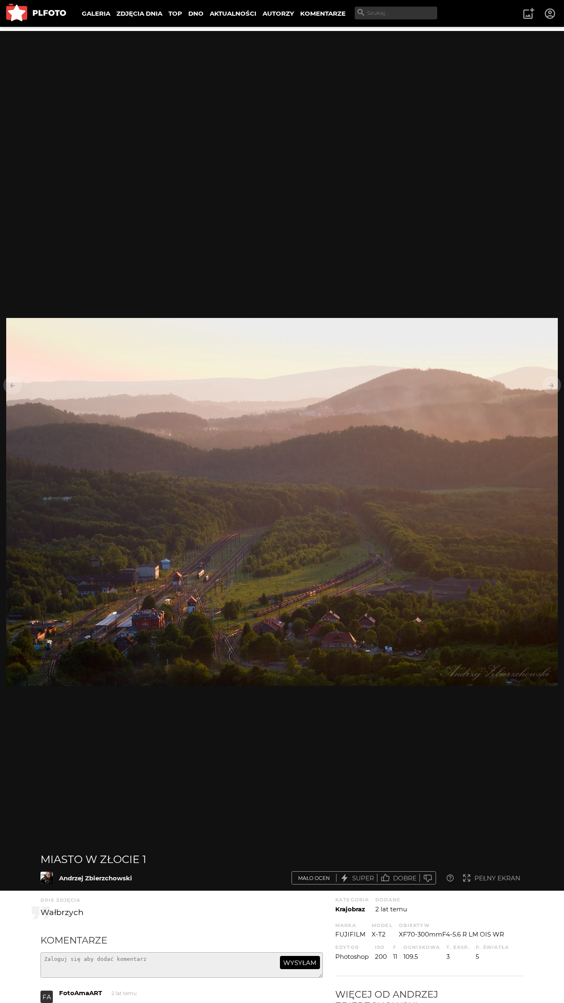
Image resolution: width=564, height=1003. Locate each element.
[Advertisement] (282, 89)
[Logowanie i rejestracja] (550, 13)
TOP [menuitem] (175, 13)
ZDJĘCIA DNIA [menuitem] (139, 13)
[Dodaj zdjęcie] (528, 13)
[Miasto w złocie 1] (46, 878)
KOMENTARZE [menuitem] (323, 13)
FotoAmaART (80, 993)
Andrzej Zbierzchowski (95, 878)
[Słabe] (427, 878)
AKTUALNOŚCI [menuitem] (233, 13)
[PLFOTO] (36, 13)
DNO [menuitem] (196, 13)
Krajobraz (350, 909)
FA (47, 997)
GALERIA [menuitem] (96, 13)
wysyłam (299, 963)
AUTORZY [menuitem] (278, 13)
